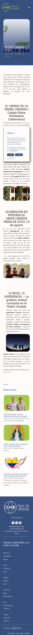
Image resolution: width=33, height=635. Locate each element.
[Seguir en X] (16, 522)
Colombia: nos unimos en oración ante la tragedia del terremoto (16, 475)
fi (20, 480)
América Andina (18, 478)
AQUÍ (17, 370)
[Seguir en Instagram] (20, 522)
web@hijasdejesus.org (16, 526)
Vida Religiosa (19, 421)
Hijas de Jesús (19, 54)
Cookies (27, 633)
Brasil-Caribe (17, 418)
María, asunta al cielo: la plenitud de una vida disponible (16, 445)
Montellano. (24, 183)
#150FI (5, 385)
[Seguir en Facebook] (13, 522)
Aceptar (10, 154)
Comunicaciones (16, 518)
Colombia (7, 480)
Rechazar (19, 154)
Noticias (7, 56)
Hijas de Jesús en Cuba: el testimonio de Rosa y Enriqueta (15, 415)
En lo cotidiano (15, 480)
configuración (13, 150)
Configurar (11, 158)
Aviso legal (19, 633)
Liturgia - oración (18, 448)
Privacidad (11, 633)
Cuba (23, 418)
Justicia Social (12, 483)
